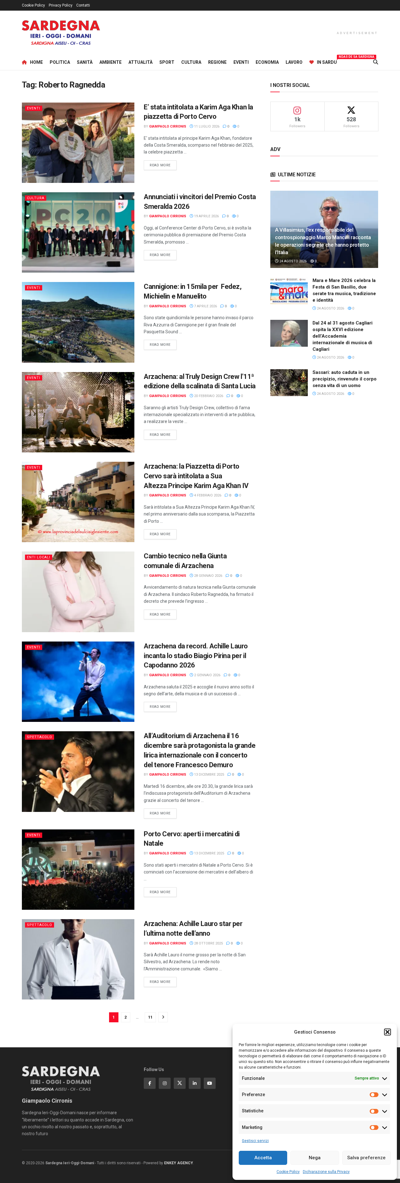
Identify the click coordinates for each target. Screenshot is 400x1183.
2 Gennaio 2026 (206, 675)
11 (150, 1017)
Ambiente (110, 62)
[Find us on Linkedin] (195, 1083)
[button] (387, 1032)
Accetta (263, 1157)
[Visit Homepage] (61, 32)
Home (36, 62)
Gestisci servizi (255, 1141)
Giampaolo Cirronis (167, 126)
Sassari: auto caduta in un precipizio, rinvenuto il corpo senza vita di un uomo (344, 379)
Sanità (84, 62)
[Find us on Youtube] (210, 1083)
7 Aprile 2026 (205, 306)
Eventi (241, 62)
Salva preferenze (366, 1157)
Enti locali (38, 557)
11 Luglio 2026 (206, 126)
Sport (166, 62)
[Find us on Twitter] (180, 1083)
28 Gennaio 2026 (207, 576)
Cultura (191, 62)
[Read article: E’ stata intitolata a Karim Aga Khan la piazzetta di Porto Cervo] (78, 143)
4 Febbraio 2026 (207, 495)
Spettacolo (39, 737)
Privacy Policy (60, 5)
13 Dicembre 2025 (208, 775)
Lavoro (294, 62)
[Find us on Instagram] (165, 1083)
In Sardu (327, 61)
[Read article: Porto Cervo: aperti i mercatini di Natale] (78, 869)
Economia (267, 62)
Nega (315, 1157)
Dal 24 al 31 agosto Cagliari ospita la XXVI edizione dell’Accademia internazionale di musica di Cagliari (342, 336)
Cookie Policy (288, 1172)
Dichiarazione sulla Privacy (326, 1172)
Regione (217, 62)
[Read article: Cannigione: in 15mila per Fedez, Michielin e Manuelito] (78, 322)
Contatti (83, 5)
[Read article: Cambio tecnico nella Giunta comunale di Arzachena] (78, 591)
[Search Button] (375, 62)
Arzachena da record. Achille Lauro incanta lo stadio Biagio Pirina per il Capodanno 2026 (196, 655)
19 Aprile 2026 (206, 216)
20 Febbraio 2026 (208, 396)
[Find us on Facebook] (150, 1083)
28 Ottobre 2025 (208, 943)
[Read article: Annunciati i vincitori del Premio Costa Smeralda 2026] (78, 232)
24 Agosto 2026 (292, 261)
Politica (60, 62)
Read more (163, 165)
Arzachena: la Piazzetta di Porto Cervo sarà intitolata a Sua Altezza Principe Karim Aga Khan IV (196, 476)
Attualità (140, 62)
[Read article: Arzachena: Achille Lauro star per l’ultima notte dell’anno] (78, 959)
